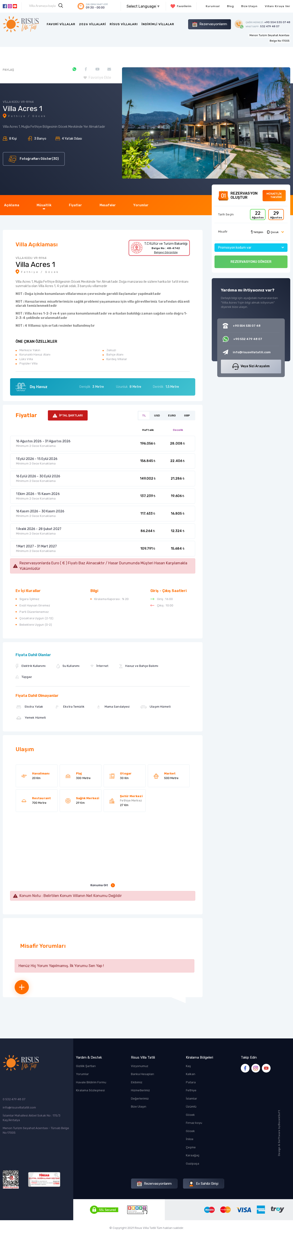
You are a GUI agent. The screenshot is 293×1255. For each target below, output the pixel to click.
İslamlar (191, 1098)
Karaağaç (192, 1155)
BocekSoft (279, 1117)
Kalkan (190, 1074)
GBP (187, 415)
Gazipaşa (192, 1163)
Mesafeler (108, 205)
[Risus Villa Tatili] (21, 24)
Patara (191, 1082)
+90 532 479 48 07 (247, 339)
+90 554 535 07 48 (268, 22)
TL (144, 415)
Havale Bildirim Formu (91, 1082)
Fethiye (191, 1090)
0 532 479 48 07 (14, 1099)
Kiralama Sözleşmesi (90, 1090)
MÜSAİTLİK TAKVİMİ (274, 195)
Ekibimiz (136, 1082)
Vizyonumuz (139, 1066)
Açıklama (11, 205)
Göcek (190, 1114)
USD (157, 415)
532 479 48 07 (262, 26)
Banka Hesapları (142, 1074)
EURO (172, 415)
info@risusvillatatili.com (19, 1107)
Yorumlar (141, 205)
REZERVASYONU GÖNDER (251, 262)
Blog (230, 6)
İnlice (189, 1139)
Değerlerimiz (140, 1098)
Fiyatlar (75, 205)
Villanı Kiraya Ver (277, 6)
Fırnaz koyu (194, 1123)
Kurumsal (213, 6)
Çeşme (191, 1147)
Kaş (188, 1066)
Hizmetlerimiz (140, 1090)
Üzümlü (191, 1106)
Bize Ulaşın (249, 6)
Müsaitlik (44, 205)
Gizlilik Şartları (86, 1066)
